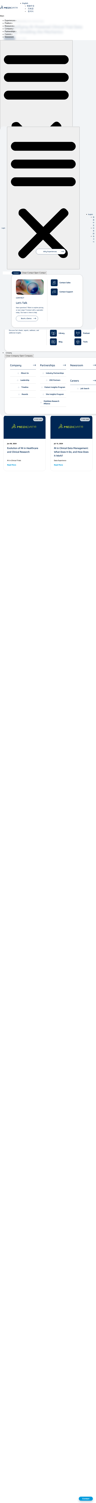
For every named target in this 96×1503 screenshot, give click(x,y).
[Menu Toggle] (36, 111)
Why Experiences (50, 251)
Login (3, 228)
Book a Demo (26, 318)
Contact (85, 1498)
